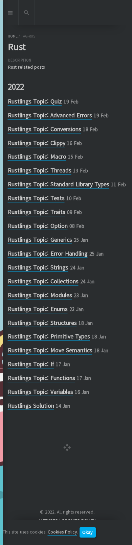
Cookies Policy (62, 531)
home (13, 36)
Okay (87, 532)
